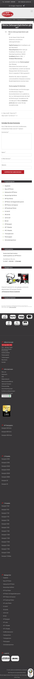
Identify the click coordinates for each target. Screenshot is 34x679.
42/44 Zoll (7, 217)
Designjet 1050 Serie (7, 435)
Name (4, 152)
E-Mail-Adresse (6, 158)
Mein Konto (4, 359)
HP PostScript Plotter (10, 208)
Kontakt (4, 362)
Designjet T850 (5, 524)
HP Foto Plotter (9, 198)
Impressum (4, 374)
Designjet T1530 (6, 545)
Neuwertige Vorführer (11, 195)
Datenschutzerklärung (7, 381)
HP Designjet (8, 224)
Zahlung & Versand (6, 384)
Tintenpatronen (9, 233)
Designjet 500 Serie (6, 428)
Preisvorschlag (5, 386)
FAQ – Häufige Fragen (7, 347)
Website (4, 165)
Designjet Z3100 (6, 462)
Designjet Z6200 (6, 473)
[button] (18, 32)
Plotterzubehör (5, 355)
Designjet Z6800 (6, 477)
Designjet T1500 (6, 541)
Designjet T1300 (6, 538)
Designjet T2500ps (6, 556)
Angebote (7, 186)
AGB (3, 376)
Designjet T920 (5, 527)
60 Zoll (6, 221)
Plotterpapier (8, 237)
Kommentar (5, 132)
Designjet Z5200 (6, 466)
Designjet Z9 (5, 484)
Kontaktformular (13, 105)
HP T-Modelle (8, 227)
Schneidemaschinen (10, 240)
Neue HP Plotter (9, 189)
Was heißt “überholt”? (10, 113)
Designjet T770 (5, 516)
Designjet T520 (5, 506)
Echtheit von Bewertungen (8, 391)
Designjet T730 (5, 513)
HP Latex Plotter (7, 603)
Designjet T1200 (6, 534)
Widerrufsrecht (5, 379)
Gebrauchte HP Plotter (11, 192)
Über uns (4, 372)
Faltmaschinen (7, 635)
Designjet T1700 (6, 549)
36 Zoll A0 (7, 214)
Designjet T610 (5, 509)
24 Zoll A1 (7, 211)
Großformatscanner (8, 632)
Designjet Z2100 (6, 459)
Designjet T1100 (5, 531)
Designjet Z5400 (6, 469)
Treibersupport (5, 357)
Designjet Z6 (5, 480)
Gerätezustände (6, 352)
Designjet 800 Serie (6, 431)
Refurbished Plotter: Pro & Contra (7, 349)
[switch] (30, 676)
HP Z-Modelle (8, 230)
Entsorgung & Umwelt (7, 393)
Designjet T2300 (6, 552)
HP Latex (5, 622)
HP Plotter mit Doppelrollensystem (14, 201)
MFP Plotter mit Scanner (11, 205)
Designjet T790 (5, 520)
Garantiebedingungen (7, 388)
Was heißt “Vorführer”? (9, 115)
